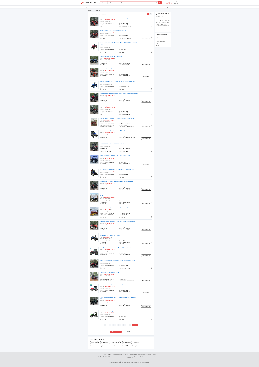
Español (117, 356)
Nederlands (150, 356)
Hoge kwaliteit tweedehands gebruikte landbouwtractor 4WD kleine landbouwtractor (117, 260)
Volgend (134, 325)
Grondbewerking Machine (161, 39)
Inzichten (154, 354)
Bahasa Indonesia (129, 357)
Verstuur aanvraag (146, 25)
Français (112, 356)
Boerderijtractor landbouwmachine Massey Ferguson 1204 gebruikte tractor (116, 247)
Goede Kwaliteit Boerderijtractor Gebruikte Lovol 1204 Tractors (113, 130)
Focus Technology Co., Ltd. (128, 359)
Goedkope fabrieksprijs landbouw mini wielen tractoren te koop (113, 143)
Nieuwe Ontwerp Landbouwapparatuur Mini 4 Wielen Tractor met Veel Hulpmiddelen (117, 106)
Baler (157, 43)
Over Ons (104, 354)
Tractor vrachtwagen (95, 345)
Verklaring (109, 354)
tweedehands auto (116, 342)
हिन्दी (154, 356)
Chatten (128, 331)
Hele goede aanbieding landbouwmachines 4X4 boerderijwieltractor (114, 69)
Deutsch (121, 356)
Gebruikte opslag (120, 345)
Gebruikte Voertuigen (126, 342)
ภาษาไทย (158, 356)
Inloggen (176, 3)
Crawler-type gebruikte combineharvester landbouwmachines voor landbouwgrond (117, 118)
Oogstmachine (159, 37)
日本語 (108, 356)
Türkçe (162, 356)
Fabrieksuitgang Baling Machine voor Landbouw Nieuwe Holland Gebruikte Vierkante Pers (118, 207)
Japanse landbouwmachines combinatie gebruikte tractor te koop (113, 30)
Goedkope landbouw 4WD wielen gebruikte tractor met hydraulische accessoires (116, 181)
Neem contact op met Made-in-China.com (137, 354)
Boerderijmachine (94, 342)
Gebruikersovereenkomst (117, 354)
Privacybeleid (125, 354)
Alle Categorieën (86, 7)
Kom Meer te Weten (161, 29)
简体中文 (99, 356)
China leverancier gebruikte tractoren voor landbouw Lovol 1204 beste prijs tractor (117, 169)
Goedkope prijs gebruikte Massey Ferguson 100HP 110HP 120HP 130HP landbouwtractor (119, 93)
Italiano (131, 356)
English (95, 356)
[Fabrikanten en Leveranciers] (88, 2)
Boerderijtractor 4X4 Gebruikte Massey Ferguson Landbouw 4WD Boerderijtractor (117, 285)
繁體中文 (104, 356)
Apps (168, 7)
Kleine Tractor (139, 345)
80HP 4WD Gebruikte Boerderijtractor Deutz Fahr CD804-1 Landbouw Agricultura (117, 311)
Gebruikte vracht (129, 345)
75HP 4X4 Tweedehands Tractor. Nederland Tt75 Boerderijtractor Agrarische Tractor (117, 81)
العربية (145, 356)
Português (126, 356)
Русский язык (136, 356)
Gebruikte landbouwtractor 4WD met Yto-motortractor (111, 56)
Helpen (162, 7)
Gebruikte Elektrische (104, 342)
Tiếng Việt (167, 356)
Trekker (157, 45)
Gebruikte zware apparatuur (108, 345)
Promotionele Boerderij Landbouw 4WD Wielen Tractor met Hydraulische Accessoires (117, 221)
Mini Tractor (136, 342)
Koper (154, 7)
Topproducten (148, 354)
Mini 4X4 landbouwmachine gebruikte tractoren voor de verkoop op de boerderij (116, 18)
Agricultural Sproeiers (160, 41)
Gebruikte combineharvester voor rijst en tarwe (109, 272)
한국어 (141, 356)
